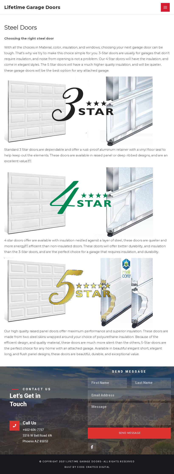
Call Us (29, 423)
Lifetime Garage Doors (32, 7)
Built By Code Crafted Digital (87, 466)
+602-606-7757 (33, 430)
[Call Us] (15, 426)
